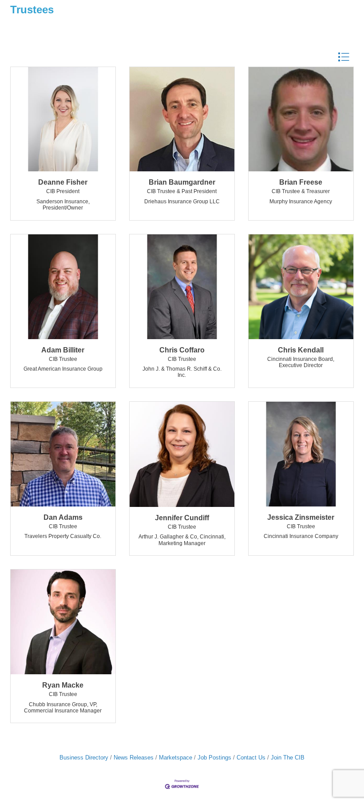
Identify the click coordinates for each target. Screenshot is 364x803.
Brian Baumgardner (182, 182)
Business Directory (83, 757)
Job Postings (214, 757)
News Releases (134, 757)
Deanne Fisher (62, 182)
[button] (343, 57)
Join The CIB (288, 757)
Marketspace (175, 757)
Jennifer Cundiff (182, 518)
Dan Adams (63, 517)
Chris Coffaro (182, 350)
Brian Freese (300, 182)
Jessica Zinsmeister (300, 517)
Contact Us (251, 757)
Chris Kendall (301, 350)
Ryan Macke (62, 685)
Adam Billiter (62, 350)
